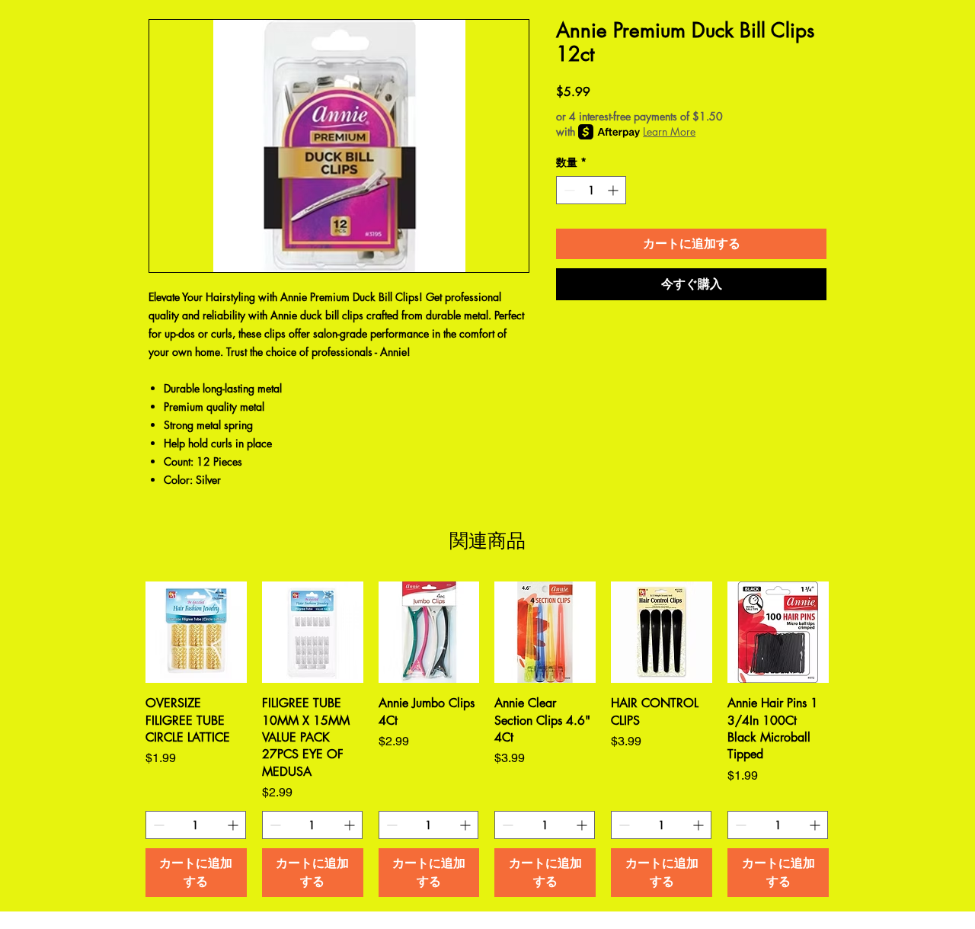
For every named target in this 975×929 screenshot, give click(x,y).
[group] (487, 739)
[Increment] (614, 190)
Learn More (669, 131)
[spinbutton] (591, 190)
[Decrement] (567, 190)
